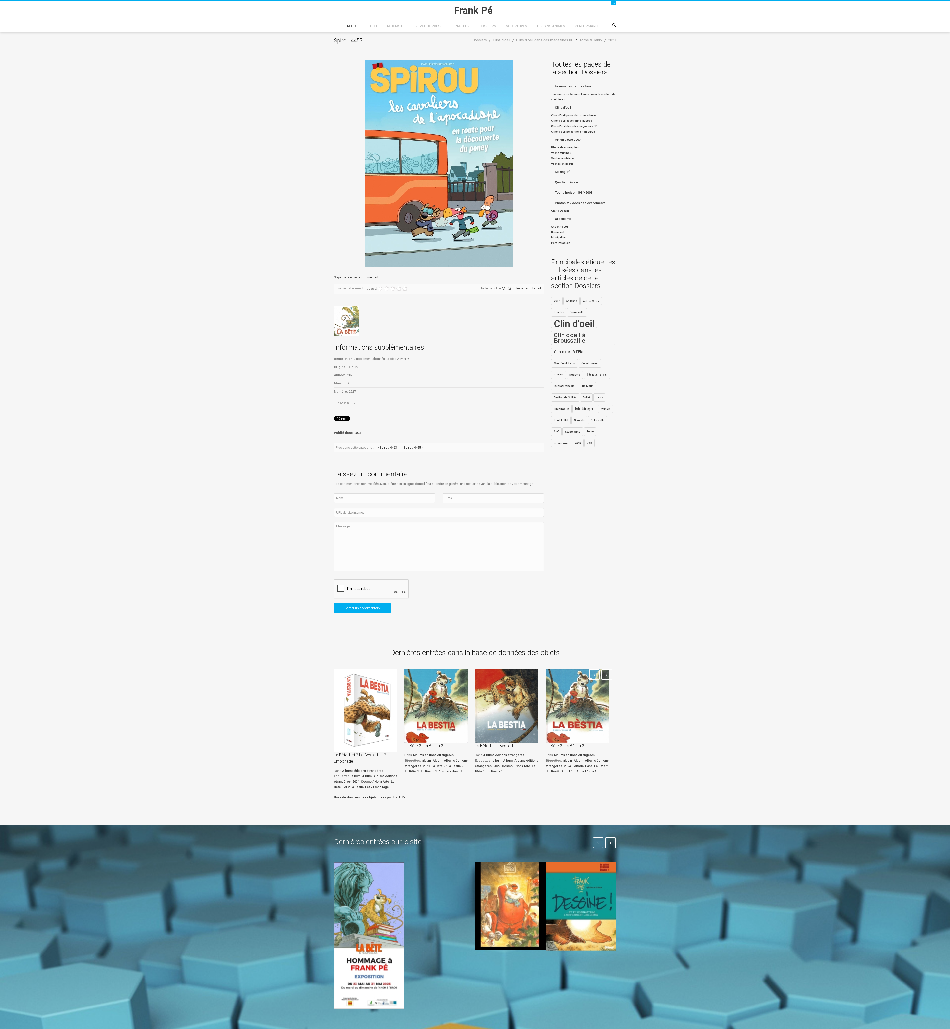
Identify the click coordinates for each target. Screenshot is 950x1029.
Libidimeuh (561, 409)
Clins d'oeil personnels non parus (573, 131)
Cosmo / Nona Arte (375, 781)
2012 (557, 301)
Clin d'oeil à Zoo (564, 363)
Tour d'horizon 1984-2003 (573, 192)
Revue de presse (430, 26)
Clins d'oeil (563, 107)
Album (367, 776)
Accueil (353, 26)
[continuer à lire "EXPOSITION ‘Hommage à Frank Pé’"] (369, 935)
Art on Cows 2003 (568, 139)
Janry (599, 397)
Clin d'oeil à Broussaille (569, 337)
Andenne (571, 301)
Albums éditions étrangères (362, 770)
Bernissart (557, 232)
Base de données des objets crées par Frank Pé (370, 797)
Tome (590, 431)
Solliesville (597, 420)
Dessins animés (551, 26)
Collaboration (589, 363)
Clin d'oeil (574, 324)
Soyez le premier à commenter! (356, 277)
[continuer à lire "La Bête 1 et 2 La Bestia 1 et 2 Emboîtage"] (365, 710)
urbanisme (561, 443)
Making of (562, 172)
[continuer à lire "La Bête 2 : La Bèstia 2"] (577, 706)
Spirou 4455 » (413, 447)
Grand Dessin (560, 210)
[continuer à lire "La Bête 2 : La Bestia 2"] (436, 706)
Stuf (556, 431)
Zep (589, 442)
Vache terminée (561, 153)
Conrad (558, 374)
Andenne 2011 (560, 226)
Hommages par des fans (573, 86)
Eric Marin (587, 386)
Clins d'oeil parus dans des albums (573, 115)
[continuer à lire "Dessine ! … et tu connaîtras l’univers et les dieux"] (581, 906)
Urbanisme (563, 219)
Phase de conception (565, 147)
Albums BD (396, 26)
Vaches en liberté (562, 163)
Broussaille (577, 312)
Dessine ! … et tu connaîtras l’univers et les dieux (578, 965)
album (356, 776)
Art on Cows (591, 301)
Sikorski (579, 420)
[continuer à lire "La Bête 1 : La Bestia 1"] (506, 706)
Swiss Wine (572, 431)
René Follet (561, 420)
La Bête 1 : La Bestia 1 (494, 745)
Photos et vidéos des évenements (580, 203)
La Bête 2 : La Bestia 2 (423, 745)
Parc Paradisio (560, 243)
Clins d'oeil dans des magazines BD (574, 126)
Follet (586, 397)
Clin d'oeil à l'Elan (570, 352)
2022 (496, 766)
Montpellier (558, 237)
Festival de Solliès (565, 397)
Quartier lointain (566, 182)
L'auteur (462, 26)
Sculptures (516, 26)
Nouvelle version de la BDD (437, 873)
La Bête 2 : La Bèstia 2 (421, 771)
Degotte (574, 374)
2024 (355, 781)
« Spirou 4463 (387, 447)
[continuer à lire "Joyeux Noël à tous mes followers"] (510, 906)
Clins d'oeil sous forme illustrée (571, 120)
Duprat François (564, 386)
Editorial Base (582, 766)
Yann (578, 442)
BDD (373, 26)
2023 (357, 433)
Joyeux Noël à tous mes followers (504, 961)
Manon (605, 408)
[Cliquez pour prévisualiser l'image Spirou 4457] (439, 163)
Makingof (585, 409)
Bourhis (559, 312)
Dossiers (487, 26)
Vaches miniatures (563, 158)
